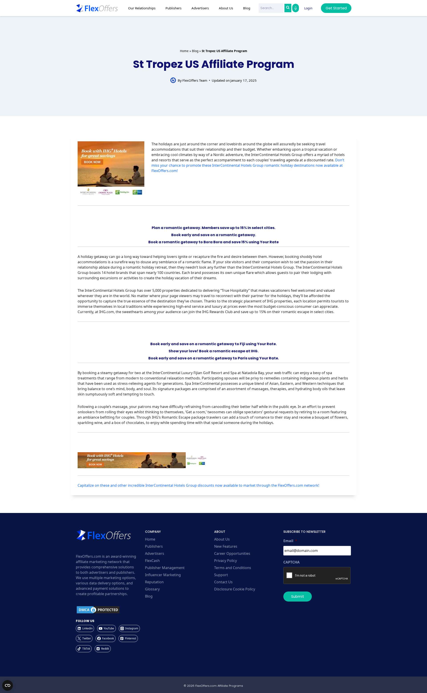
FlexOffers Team (194, 80)
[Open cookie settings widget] (7, 685)
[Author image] (173, 80)
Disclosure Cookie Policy (234, 589)
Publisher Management (165, 567)
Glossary (152, 589)
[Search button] (287, 8)
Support (221, 574)
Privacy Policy (225, 560)
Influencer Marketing (163, 574)
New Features (225, 546)
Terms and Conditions (232, 567)
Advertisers (154, 553)
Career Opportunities (232, 553)
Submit (297, 596)
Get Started (336, 8)
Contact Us (223, 582)
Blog (246, 8)
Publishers (154, 546)
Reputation (154, 582)
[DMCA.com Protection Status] (110, 609)
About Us (222, 539)
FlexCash (152, 560)
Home (184, 51)
